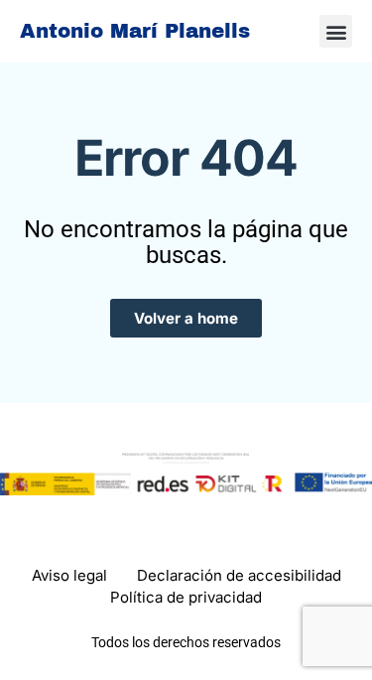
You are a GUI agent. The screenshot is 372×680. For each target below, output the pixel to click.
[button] (335, 31)
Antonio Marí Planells (135, 31)
